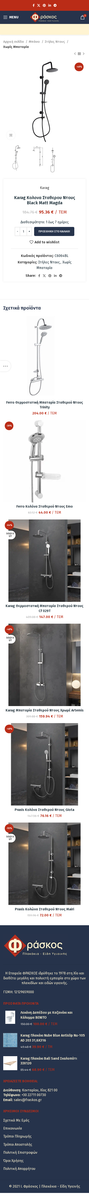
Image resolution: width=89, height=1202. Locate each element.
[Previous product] (75, 54)
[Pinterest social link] (44, 5)
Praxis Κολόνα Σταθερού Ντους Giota (44, 810)
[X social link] (38, 5)
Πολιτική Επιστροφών (20, 1152)
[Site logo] (44, 17)
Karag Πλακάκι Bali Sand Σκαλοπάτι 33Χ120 (49, 1060)
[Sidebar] (5, 366)
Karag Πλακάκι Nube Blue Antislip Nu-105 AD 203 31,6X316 (53, 1037)
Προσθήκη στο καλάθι (54, 231)
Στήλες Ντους (55, 42)
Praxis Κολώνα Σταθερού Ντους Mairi (44, 909)
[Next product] (83, 54)
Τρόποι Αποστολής (17, 1144)
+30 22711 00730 (34, 1095)
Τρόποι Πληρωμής (17, 1136)
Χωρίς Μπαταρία (16, 47)
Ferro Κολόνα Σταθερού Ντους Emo (44, 506)
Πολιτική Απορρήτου (19, 1169)
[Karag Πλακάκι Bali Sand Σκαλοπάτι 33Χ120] (10, 1064)
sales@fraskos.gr (28, 1100)
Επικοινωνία (12, 1128)
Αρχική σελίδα (14, 42)
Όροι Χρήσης (13, 1161)
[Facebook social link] (33, 5)
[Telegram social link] (55, 5)
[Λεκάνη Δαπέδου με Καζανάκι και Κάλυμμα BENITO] (10, 1018)
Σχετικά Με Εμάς (16, 1120)
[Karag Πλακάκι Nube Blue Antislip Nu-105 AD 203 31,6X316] (10, 1041)
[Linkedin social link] (49, 5)
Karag (44, 188)
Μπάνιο (35, 42)
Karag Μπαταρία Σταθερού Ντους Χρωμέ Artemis (45, 710)
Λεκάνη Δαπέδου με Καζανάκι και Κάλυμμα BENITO (46, 1014)
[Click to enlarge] (10, 135)
